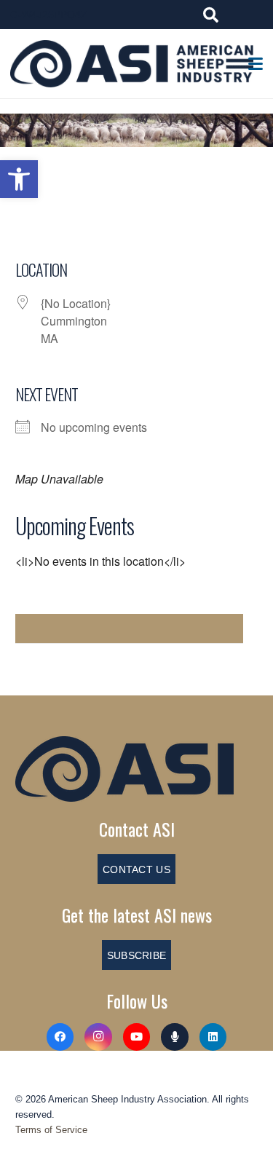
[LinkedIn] (213, 1037)
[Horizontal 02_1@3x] (136, 769)
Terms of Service (51, 1129)
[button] (19, 179)
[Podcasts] (175, 1037)
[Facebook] (60, 1037)
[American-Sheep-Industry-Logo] (131, 63)
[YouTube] (137, 1037)
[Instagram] (98, 1037)
